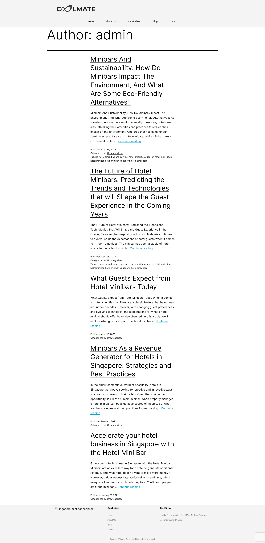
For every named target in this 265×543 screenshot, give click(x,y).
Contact (173, 21)
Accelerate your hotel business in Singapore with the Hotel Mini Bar (132, 444)
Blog (155, 21)
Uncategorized (115, 153)
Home (91, 21)
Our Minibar (133, 21)
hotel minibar (97, 160)
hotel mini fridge (163, 156)
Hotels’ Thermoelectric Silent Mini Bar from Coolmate (184, 515)
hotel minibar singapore (117, 160)
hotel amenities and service (113, 156)
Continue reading (129, 141)
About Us (110, 21)
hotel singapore (139, 160)
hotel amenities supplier (141, 156)
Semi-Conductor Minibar (171, 520)
